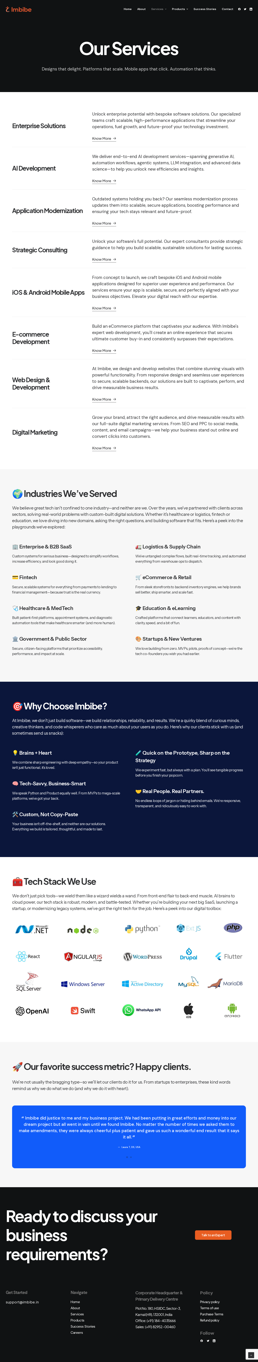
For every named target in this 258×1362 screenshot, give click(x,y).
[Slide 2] (131, 1157)
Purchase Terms (211, 1314)
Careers (77, 1332)
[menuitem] (127, 9)
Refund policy (209, 1320)
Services (157, 9)
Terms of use (209, 1308)
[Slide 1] (127, 1157)
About (141, 9)
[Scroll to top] (251, 1355)
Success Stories (205, 9)
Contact (227, 9)
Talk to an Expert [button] (213, 1235)
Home (128, 9)
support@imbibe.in (22, 1302)
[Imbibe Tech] (19, 9)
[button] (240, 9)
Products (178, 9)
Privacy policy (210, 1302)
